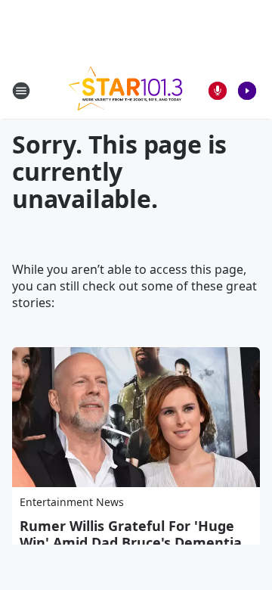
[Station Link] (125, 90)
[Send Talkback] (218, 91)
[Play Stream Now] (247, 91)
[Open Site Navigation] (21, 91)
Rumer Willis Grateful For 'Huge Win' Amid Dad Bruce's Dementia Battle (131, 542)
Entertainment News (72, 502)
